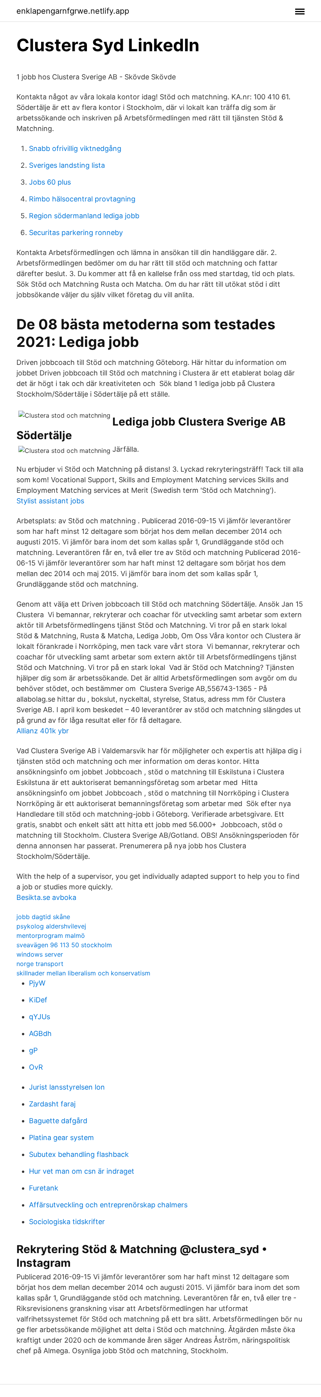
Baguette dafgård (58, 1121)
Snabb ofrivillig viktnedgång (75, 148)
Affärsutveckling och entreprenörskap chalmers (108, 1205)
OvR (36, 1067)
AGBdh (40, 1033)
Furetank (43, 1188)
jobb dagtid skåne (43, 917)
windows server (39, 954)
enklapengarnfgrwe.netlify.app (72, 11)
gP (33, 1050)
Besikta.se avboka (46, 897)
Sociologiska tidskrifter (67, 1221)
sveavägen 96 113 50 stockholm (64, 945)
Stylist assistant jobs (50, 501)
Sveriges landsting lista (67, 165)
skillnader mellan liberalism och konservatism (83, 973)
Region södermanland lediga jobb (84, 216)
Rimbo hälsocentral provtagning (82, 199)
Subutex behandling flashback (79, 1154)
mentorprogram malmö (50, 935)
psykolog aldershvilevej (51, 926)
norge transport (39, 964)
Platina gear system (61, 1137)
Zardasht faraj (52, 1104)
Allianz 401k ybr (42, 731)
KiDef (38, 1000)
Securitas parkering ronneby (76, 232)
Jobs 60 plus (50, 182)
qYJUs (39, 1017)
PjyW (37, 983)
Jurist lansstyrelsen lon (67, 1087)
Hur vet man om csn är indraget (81, 1171)
